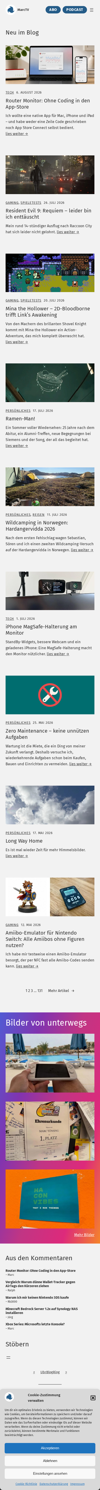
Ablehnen (50, 1461)
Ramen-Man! (20, 419)
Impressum (77, 1484)
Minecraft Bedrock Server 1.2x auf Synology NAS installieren (42, 1311)
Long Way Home (24, 841)
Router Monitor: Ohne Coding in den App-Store (48, 104)
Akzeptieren (50, 1448)
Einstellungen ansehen (50, 1473)
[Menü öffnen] (91, 10)
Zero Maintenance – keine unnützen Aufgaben (47, 734)
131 (40, 991)
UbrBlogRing (50, 1372)
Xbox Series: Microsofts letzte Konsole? (35, 1324)
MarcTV (23, 10)
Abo (53, 10)
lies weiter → (17, 134)
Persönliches (18, 411)
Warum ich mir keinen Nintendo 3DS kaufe (37, 1297)
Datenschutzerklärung (54, 1484)
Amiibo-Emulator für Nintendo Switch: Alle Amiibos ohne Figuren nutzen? (45, 939)
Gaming (12, 203)
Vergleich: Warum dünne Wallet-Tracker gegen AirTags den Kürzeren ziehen (40, 1284)
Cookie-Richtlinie (26, 1484)
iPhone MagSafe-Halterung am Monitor (41, 630)
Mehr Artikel (61, 991)
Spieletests (30, 203)
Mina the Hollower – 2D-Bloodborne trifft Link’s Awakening (48, 312)
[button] (93, 1397)
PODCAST (74, 10)
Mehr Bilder (84, 1235)
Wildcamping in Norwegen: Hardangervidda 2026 (37, 526)
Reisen (39, 515)
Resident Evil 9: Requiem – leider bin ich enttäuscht (48, 214)
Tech (10, 93)
